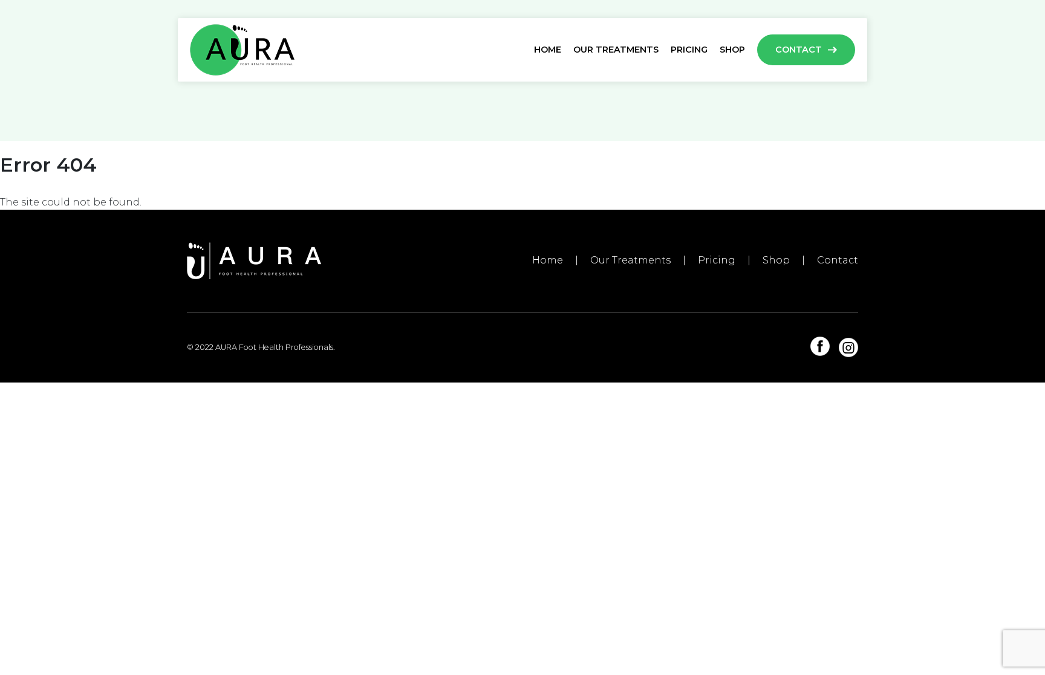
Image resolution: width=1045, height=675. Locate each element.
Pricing (689, 49)
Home (547, 49)
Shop (732, 49)
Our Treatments (616, 49)
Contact (798, 49)
